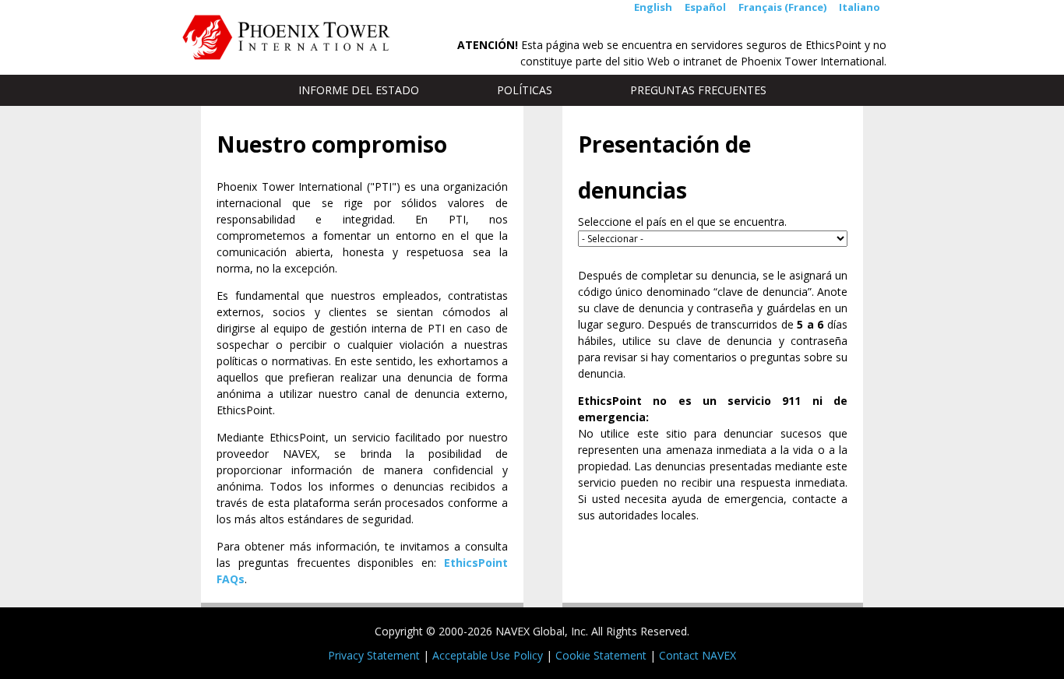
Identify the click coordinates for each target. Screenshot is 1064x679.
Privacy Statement (374, 655)
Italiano (859, 7)
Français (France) (782, 7)
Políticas (524, 94)
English (653, 7)
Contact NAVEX (697, 655)
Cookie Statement (601, 655)
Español (705, 7)
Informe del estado (358, 90)
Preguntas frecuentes (698, 90)
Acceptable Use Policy (487, 655)
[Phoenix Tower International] (286, 37)
